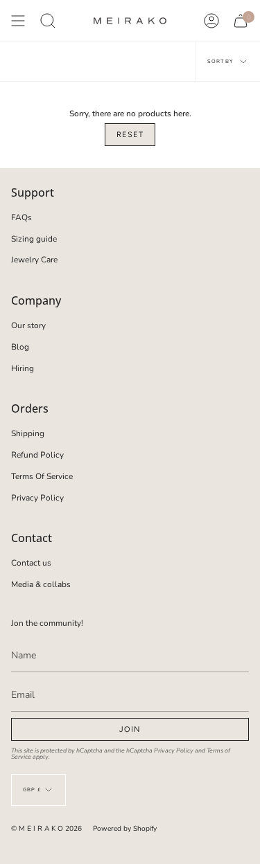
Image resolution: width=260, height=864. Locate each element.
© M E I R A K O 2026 (46, 829)
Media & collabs (41, 584)
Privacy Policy (37, 497)
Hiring (22, 368)
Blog (20, 346)
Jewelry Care (34, 259)
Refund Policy (37, 454)
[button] (48, 21)
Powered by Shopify (125, 829)
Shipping (27, 433)
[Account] (211, 21)
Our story (28, 325)
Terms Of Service (42, 476)
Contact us (31, 562)
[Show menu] (18, 21)
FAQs (21, 217)
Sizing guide (34, 238)
